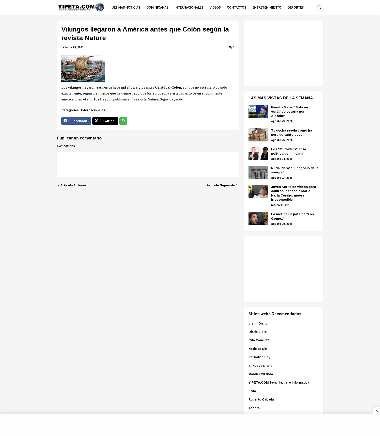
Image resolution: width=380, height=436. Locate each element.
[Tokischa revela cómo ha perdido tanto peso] (258, 134)
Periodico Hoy (259, 357)
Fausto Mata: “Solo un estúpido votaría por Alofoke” (289, 111)
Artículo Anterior (73, 185)
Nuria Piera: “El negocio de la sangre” (294, 170)
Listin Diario (258, 323)
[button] (319, 7)
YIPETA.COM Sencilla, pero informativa (278, 382)
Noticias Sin (257, 349)
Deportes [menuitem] (296, 7)
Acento (254, 408)
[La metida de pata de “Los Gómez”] (258, 218)
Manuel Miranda (260, 374)
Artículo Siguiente (221, 185)
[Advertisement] (281, 52)
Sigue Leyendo (171, 99)
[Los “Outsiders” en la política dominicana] (258, 153)
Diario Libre (257, 332)
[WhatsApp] (123, 121)
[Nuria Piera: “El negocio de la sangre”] (258, 172)
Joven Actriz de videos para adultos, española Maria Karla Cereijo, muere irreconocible (293, 193)
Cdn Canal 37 (258, 340)
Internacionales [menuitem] (189, 7)
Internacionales (93, 110)
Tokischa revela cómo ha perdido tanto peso (291, 132)
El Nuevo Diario (260, 365)
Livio (252, 391)
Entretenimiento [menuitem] (266, 7)
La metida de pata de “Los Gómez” (292, 216)
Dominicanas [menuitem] (157, 7)
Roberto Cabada (261, 399)
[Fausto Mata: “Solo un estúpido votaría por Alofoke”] (258, 111)
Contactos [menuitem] (236, 7)
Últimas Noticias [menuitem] (125, 7)
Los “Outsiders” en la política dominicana (288, 151)
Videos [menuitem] (215, 7)
